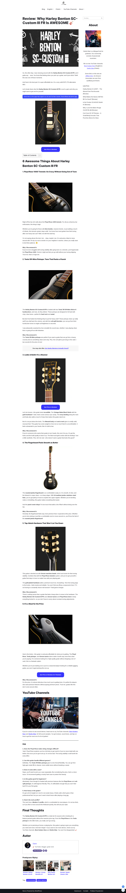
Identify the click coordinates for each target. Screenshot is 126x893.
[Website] (46, 851)
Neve (24, 891)
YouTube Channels (70, 9)
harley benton (41, 880)
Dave (35, 844)
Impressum (77, 891)
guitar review (31, 880)
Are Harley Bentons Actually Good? (57, 348)
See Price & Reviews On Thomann (50, 675)
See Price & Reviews (50, 149)
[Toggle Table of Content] (38, 155)
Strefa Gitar (32, 734)
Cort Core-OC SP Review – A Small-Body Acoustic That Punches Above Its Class (92, 115)
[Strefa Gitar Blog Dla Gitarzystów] (63, 3)
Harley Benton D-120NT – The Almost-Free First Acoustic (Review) (92, 91)
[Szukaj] (101, 18)
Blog (43, 9)
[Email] (44, 851)
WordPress (38, 891)
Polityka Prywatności (96, 891)
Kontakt (85, 891)
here (76, 96)
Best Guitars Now (89, 66)
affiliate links (89, 76)
